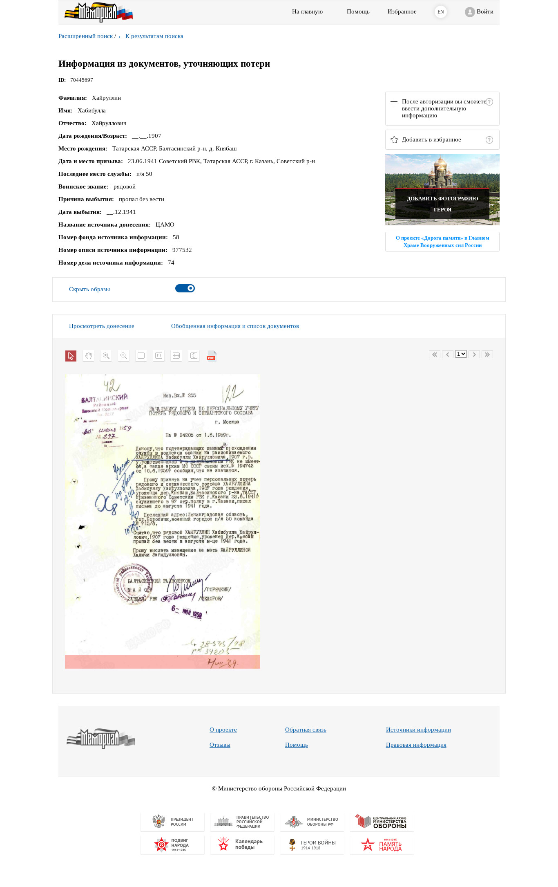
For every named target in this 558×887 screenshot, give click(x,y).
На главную (307, 11)
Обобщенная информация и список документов (235, 326)
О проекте (223, 729)
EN (440, 12)
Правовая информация (416, 744)
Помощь (296, 744)
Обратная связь (305, 729)
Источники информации (418, 729)
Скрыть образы (89, 289)
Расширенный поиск (85, 36)
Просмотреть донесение (101, 326)
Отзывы (220, 744)
